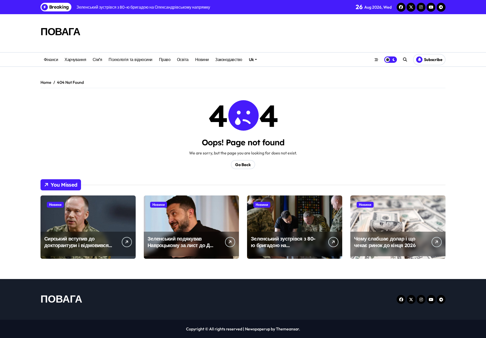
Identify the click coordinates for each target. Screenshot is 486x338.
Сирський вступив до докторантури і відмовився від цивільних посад (76, 245)
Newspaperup (257, 328)
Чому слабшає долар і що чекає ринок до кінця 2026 (384, 241)
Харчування (75, 59)
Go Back (243, 164)
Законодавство (228, 59)
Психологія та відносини (130, 59)
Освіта (183, 59)
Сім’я (97, 59)
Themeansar (287, 328)
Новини (202, 59)
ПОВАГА (60, 31)
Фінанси (51, 59)
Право (165, 59)
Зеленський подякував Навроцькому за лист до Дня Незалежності (181, 245)
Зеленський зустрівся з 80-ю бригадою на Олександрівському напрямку (283, 248)
